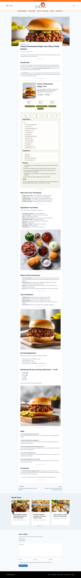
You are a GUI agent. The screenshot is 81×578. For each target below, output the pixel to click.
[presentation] (20, 506)
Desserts (39, 10)
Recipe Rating (22, 538)
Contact (72, 574)
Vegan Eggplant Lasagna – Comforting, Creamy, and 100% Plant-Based (20, 516)
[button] (56, 122)
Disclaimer (54, 574)
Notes (56, 117)
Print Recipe (40, 94)
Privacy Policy (67, 574)
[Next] (68, 512)
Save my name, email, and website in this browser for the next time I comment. (35, 562)
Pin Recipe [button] (47, 94)
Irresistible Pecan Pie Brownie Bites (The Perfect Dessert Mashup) (53, 488)
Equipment (36, 117)
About (49, 574)
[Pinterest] (11, 6)
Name (21, 559)
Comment (21, 544)
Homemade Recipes (24, 44)
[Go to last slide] (13, 512)
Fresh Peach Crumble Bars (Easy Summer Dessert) (28, 488)
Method (46, 117)
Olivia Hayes (23, 51)
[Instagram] (9, 6)
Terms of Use (60, 574)
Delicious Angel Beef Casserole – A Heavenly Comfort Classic (39, 516)
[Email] (7, 6)
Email (35, 559)
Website (51, 559)
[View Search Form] (74, 6)
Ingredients (25, 117)
